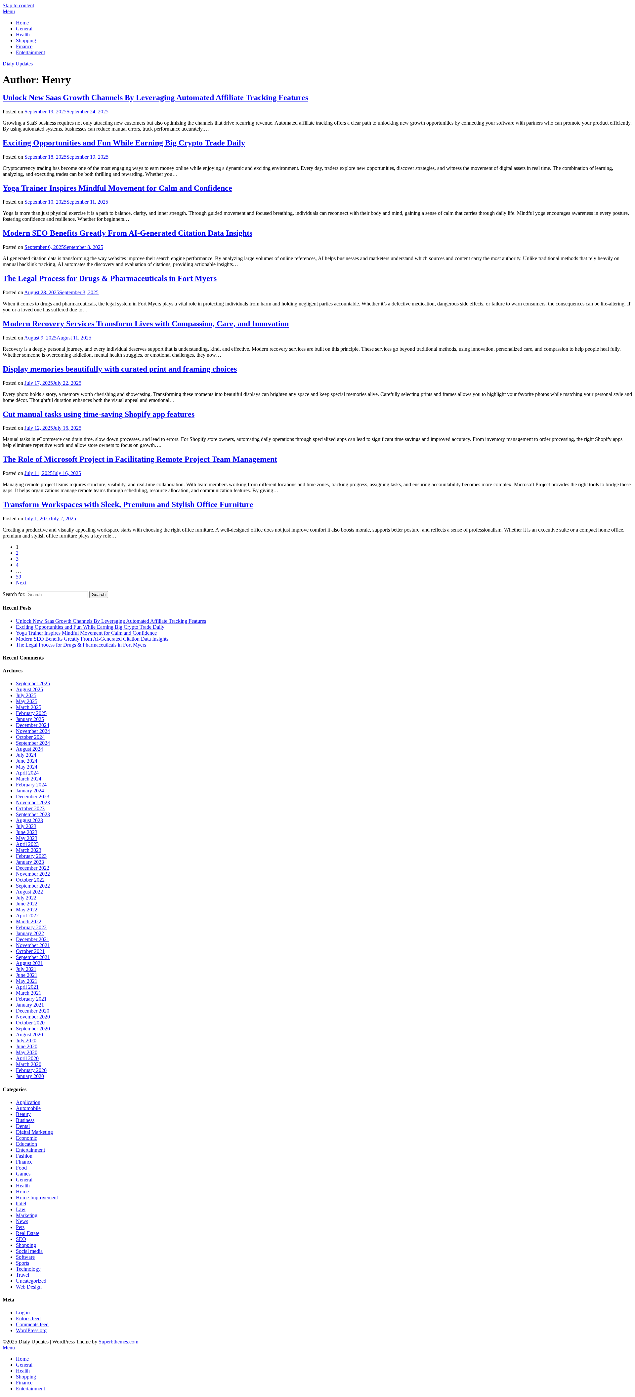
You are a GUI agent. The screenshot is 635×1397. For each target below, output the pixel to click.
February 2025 (31, 713)
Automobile (28, 1108)
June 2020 (26, 1046)
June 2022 (26, 903)
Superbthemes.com (118, 1341)
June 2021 (26, 975)
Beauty (23, 1114)
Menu (9, 11)
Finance (24, 46)
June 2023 (26, 832)
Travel (22, 1275)
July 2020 (26, 1040)
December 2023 (32, 796)
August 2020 (29, 1034)
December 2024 (32, 725)
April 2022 (27, 915)
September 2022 (33, 886)
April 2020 (27, 1058)
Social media (29, 1251)
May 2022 (26, 909)
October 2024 (30, 737)
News (22, 1221)
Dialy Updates (18, 63)
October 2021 (30, 951)
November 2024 (33, 731)
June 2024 (26, 761)
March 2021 (28, 993)
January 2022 (30, 933)
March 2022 (28, 921)
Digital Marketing (34, 1132)
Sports (22, 1263)
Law (20, 1209)
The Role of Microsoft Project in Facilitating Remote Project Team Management (140, 459)
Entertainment (30, 52)
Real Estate (27, 1233)
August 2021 (29, 963)
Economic (26, 1138)
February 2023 (31, 856)
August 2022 (29, 892)
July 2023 (26, 826)
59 (18, 576)
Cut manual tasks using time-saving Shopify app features (98, 414)
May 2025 (26, 701)
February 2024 (31, 784)
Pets (20, 1227)
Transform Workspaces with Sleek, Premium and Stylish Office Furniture (128, 504)
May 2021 (26, 981)
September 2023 (33, 814)
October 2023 (30, 808)
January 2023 (30, 862)
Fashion (24, 1156)
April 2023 (27, 844)
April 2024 (27, 773)
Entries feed (28, 1318)
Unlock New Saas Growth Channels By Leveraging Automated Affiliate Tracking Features (155, 97)
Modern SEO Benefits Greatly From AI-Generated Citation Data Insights (127, 233)
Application (28, 1102)
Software (25, 1257)
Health (23, 34)
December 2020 (32, 1011)
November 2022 (33, 874)
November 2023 (33, 802)
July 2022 (26, 897)
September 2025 (33, 683)
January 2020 (30, 1076)
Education (26, 1144)
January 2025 (30, 719)
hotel (21, 1203)
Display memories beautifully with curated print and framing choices (120, 369)
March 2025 (28, 707)
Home (22, 22)
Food (21, 1168)
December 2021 (32, 939)
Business (25, 1120)
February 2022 (31, 927)
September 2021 (33, 957)
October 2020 (30, 1022)
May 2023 (26, 838)
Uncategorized (31, 1281)
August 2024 (29, 749)
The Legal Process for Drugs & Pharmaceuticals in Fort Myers (110, 278)
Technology (28, 1269)
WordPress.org (31, 1330)
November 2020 (33, 1016)
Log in (23, 1312)
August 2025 (29, 689)
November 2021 (33, 945)
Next (21, 582)
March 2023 (28, 850)
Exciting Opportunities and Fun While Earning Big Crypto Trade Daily (124, 143)
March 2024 (28, 778)
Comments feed (32, 1324)
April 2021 (27, 987)
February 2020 (31, 1070)
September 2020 (33, 1028)
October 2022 (30, 880)
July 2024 (26, 755)
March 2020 (28, 1064)
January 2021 (30, 1005)
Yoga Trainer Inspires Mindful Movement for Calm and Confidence (117, 188)
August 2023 (29, 820)
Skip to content (18, 5)
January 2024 (30, 790)
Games (23, 1174)
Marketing (26, 1215)
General (24, 28)
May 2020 (26, 1052)
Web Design (29, 1287)
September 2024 (33, 743)
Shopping (26, 40)
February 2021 (31, 999)
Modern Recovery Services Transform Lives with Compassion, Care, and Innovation (146, 323)
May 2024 (26, 767)
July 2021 (26, 969)
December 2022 (32, 868)
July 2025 (26, 695)
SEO (21, 1239)
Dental (23, 1126)
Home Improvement (37, 1197)
